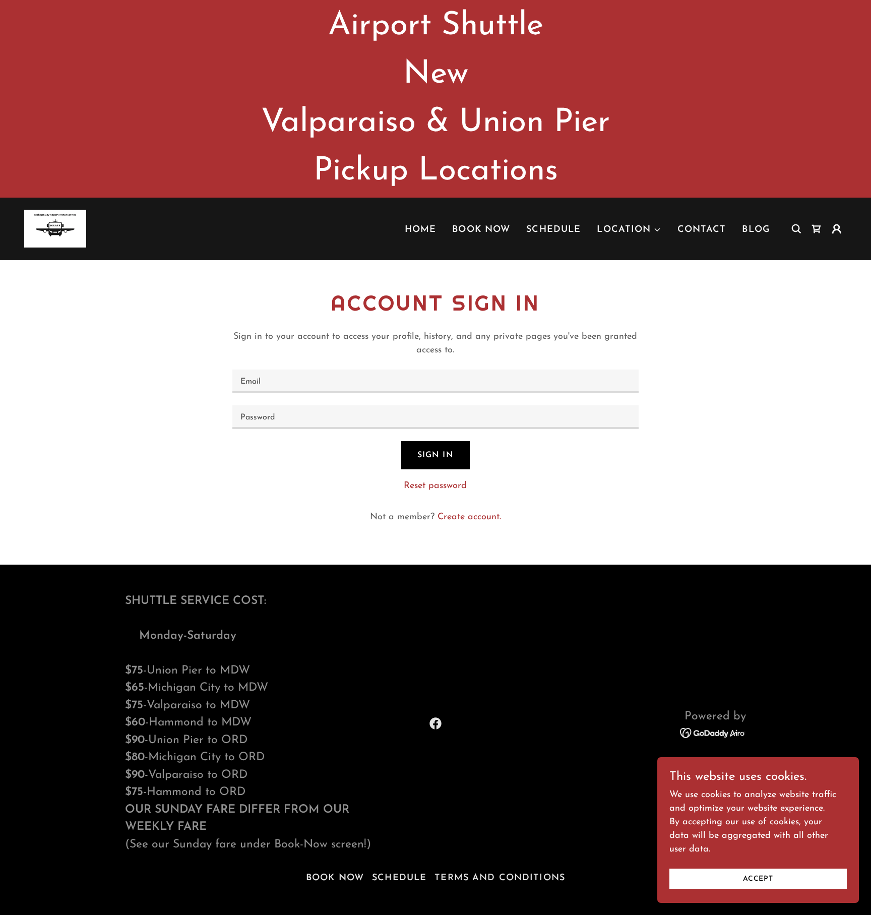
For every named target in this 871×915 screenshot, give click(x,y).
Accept (758, 879)
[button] (629, 230)
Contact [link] (701, 229)
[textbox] (435, 381)
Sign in (435, 455)
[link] (55, 228)
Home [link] (421, 229)
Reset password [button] (435, 486)
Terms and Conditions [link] (499, 878)
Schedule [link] (553, 229)
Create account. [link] (469, 517)
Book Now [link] (481, 229)
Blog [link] (756, 229)
